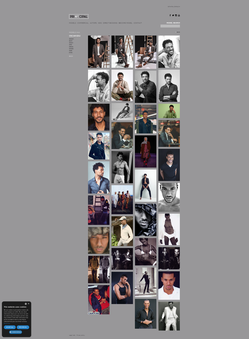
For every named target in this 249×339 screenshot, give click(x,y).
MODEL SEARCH (173, 23)
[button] (16, 332)
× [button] (28, 303)
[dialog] (16, 319)
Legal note (72, 335)
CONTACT (138, 23)
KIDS (100, 23)
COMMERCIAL (83, 23)
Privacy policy (81, 335)
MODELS (72, 23)
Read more (7, 323)
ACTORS (93, 23)
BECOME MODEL (125, 23)
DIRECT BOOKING (110, 23)
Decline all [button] (23, 327)
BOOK (71, 56)
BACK (178, 32)
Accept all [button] (9, 327)
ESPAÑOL (171, 6)
